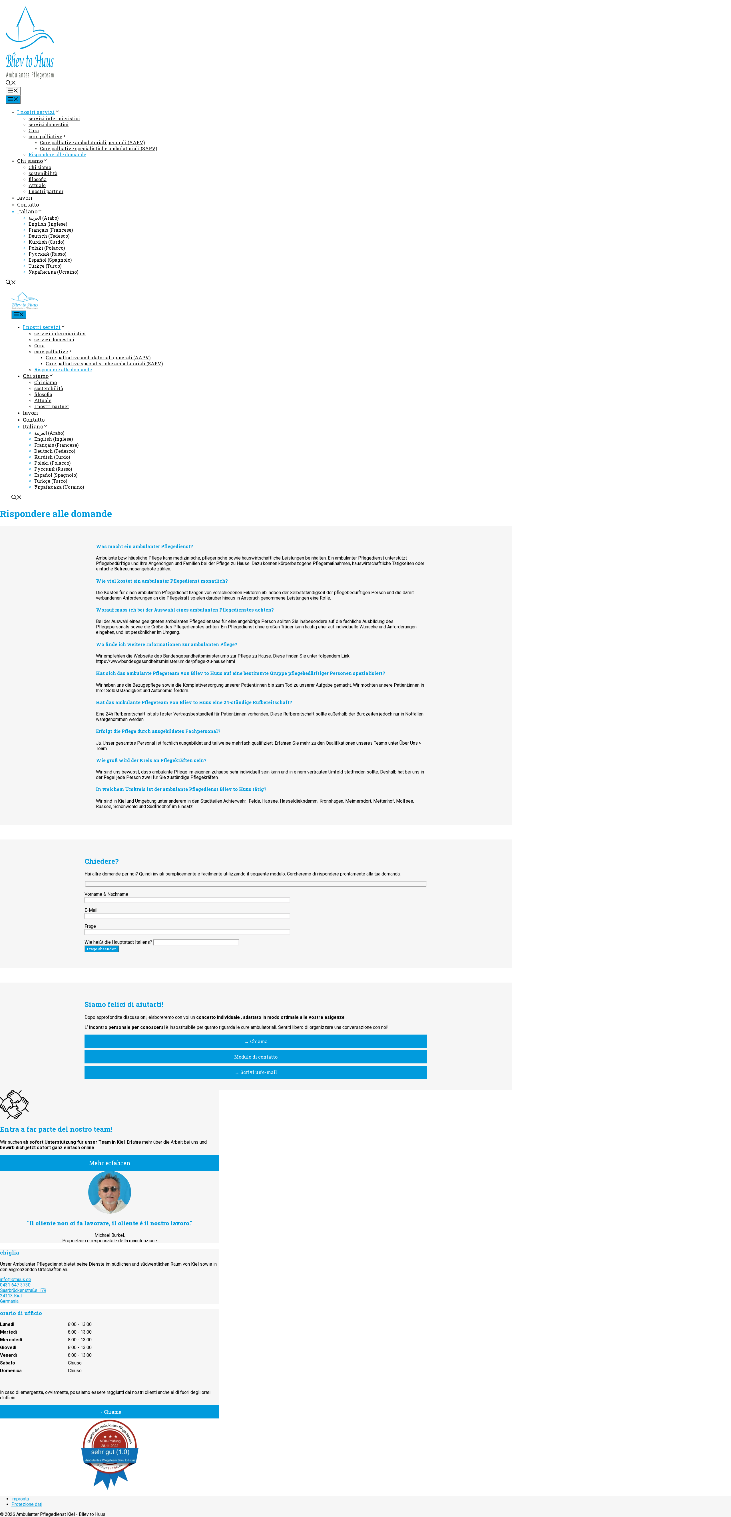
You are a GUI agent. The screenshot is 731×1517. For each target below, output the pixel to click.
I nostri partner (46, 191)
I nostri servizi (36, 112)
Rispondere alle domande (57, 154)
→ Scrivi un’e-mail (256, 1072)
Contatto (28, 204)
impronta (20, 1499)
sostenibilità (43, 173)
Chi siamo (30, 160)
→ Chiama (256, 1041)
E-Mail (91, 910)
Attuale (37, 185)
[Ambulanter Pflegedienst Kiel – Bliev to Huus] (24, 307)
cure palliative (45, 136)
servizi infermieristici (54, 118)
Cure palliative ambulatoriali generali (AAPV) (92, 142)
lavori (25, 197)
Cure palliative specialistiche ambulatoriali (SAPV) (98, 148)
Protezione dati (26, 1504)
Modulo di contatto (256, 1057)
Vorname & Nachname (106, 894)
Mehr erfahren (109, 1163)
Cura (34, 130)
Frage (90, 926)
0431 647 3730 (15, 1285)
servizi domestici (49, 124)
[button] (11, 83)
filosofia (38, 179)
